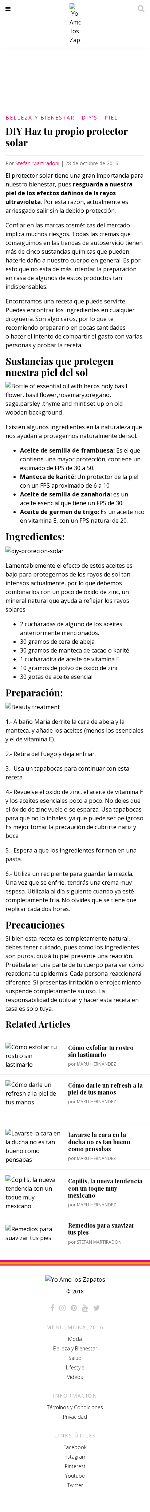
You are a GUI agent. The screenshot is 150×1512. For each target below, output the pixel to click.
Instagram (75, 1456)
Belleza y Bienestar (40, 117)
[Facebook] (52, 1308)
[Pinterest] (74, 1308)
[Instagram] (62, 1308)
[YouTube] (85, 1308)
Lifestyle (75, 1367)
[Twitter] (96, 1308)
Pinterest (75, 1466)
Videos (75, 1376)
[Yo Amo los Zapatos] (75, 24)
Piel (111, 117)
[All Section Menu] (9, 9)
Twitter (75, 1485)
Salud (75, 1357)
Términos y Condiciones (75, 1407)
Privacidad (75, 1416)
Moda (75, 1338)
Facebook (75, 1447)
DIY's (90, 117)
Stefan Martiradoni (37, 163)
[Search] (139, 8)
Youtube (75, 1475)
